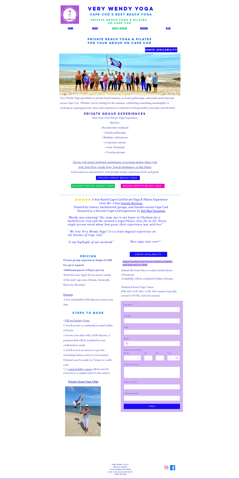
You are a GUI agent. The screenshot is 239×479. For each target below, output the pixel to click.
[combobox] (132, 358)
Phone (127, 339)
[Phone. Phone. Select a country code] (127, 343)
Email (126, 327)
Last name (127, 316)
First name (128, 305)
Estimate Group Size (132, 393)
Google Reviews (131, 203)
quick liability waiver (80, 369)
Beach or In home (131, 382)
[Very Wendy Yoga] (166, 467)
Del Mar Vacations (153, 211)
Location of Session (132, 364)
